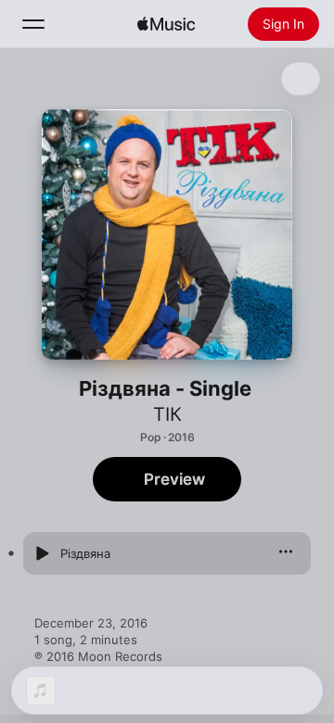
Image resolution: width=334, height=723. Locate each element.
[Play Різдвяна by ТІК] (41, 553)
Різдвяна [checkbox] (85, 553)
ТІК (167, 414)
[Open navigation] (33, 24)
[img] (166, 24)
